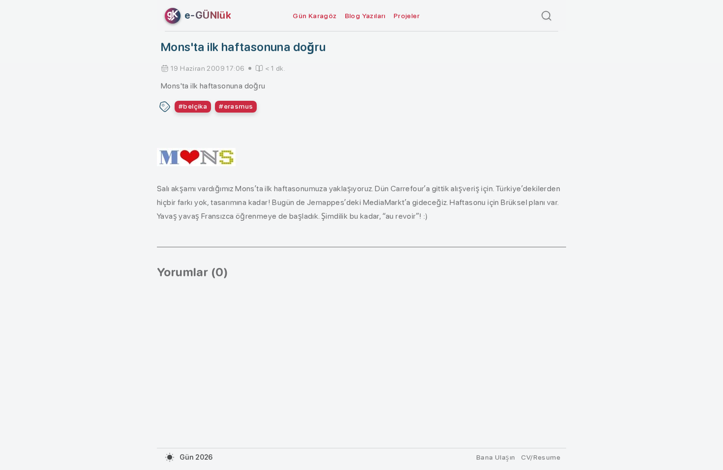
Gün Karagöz (314, 16)
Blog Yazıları (365, 16)
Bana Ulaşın (495, 457)
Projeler (406, 16)
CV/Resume (540, 457)
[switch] (170, 457)
